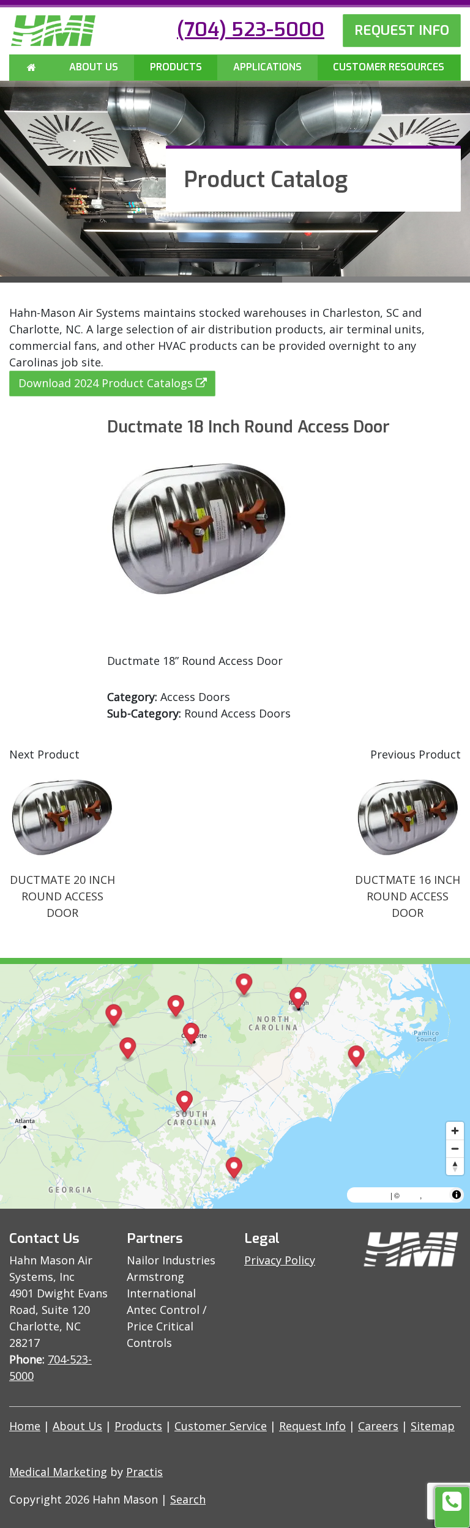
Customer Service (220, 1426)
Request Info (312, 1426)
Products (176, 67)
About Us (93, 67)
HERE (435, 1195)
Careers (378, 1426)
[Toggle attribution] (456, 1194)
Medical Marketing (58, 1471)
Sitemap (433, 1426)
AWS (410, 1195)
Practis (144, 1471)
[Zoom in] (455, 1131)
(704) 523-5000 (250, 29)
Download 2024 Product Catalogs (105, 383)
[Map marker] (176, 1007)
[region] (235, 1086)
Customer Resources (388, 67)
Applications (267, 67)
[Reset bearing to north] (455, 1166)
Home (24, 1426)
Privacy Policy (279, 1260)
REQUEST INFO (401, 30)
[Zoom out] (455, 1148)
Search (188, 1499)
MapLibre (370, 1195)
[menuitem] (32, 68)
